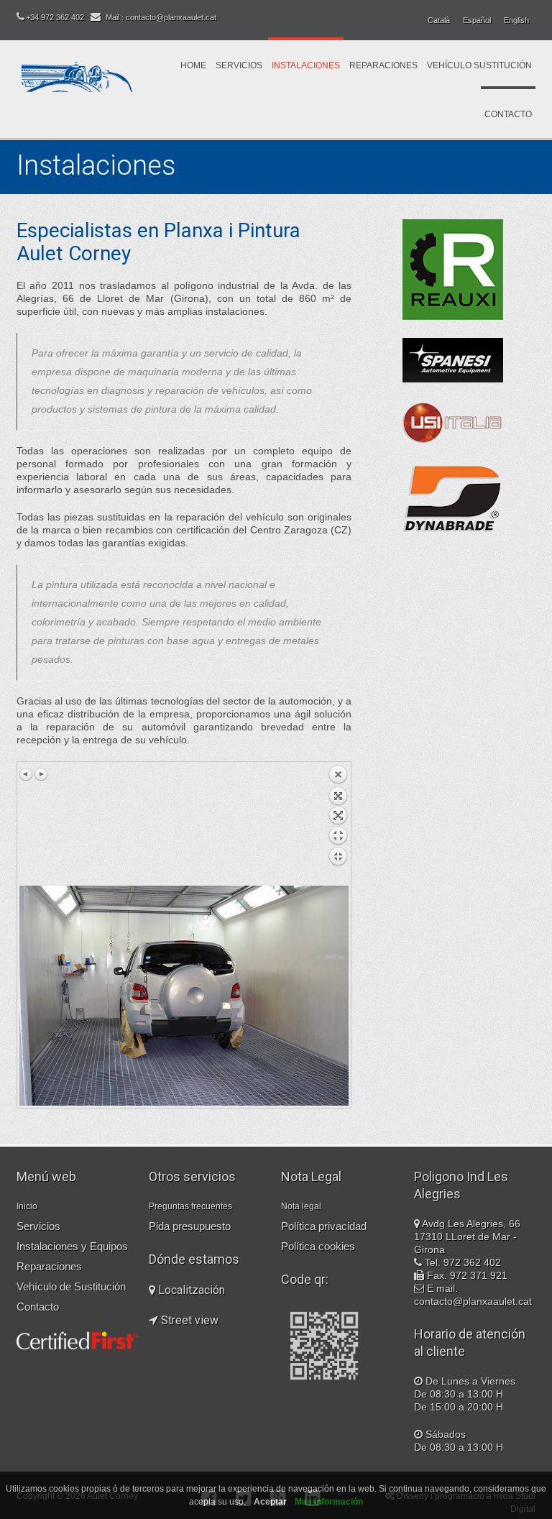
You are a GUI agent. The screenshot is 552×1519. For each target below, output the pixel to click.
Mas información (329, 1502)
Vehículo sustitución (479, 65)
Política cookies (318, 1246)
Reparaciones (383, 65)
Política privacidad (324, 1226)
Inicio (27, 1206)
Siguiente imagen (41, 774)
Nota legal (301, 1206)
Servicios (239, 65)
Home (193, 65)
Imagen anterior (26, 774)
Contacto (508, 114)
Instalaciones (306, 65)
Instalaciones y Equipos (72, 1246)
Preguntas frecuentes (190, 1206)
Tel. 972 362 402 (463, 1262)
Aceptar (270, 1502)
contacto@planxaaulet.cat (473, 1301)
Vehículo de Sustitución (71, 1286)
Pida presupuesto (190, 1226)
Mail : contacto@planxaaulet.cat (161, 17)
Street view (188, 1320)
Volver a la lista (338, 825)
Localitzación (190, 1290)
